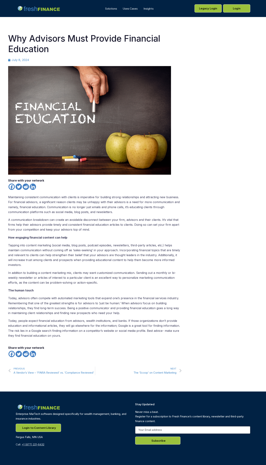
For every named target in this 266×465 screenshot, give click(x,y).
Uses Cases (130, 8)
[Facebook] (12, 187)
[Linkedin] (33, 187)
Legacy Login (208, 8)
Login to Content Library (39, 427)
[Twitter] (19, 187)
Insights (148, 8)
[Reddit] (26, 187)
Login (236, 8)
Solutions (111, 8)
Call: (30, 444)
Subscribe (158, 440)
